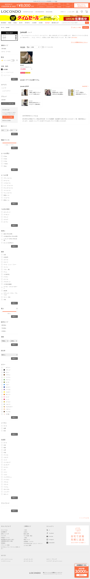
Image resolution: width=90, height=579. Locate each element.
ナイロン (6, 276)
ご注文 (25, 530)
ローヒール (6, 180)
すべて (5, 426)
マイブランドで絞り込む (8, 103)
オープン (6, 222)
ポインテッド (7, 212)
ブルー (7, 384)
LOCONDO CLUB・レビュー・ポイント (33, 543)
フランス (6, 484)
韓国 (5, 447)
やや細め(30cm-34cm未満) (10, 236)
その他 (7, 414)
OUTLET (28, 12)
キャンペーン (81, 5)
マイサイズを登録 (8, 117)
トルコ (5, 474)
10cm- (5, 166)
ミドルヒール (7, 183)
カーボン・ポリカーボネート (10, 287)
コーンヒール (7, 190)
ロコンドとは (4, 530)
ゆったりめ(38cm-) (8, 242)
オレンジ (8, 394)
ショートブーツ (6, 91)
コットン (6, 267)
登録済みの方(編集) (6, 120)
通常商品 (3, 325)
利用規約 (3, 543)
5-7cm (5, 161)
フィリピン (6, 479)
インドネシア (7, 462)
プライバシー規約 (5, 545)
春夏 (5, 428)
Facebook (51, 533)
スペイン (6, 467)
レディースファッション (7, 559)
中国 (5, 452)
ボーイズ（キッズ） (28, 561)
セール (4, 35)
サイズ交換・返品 (28, 535)
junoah (7, 27)
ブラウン (8, 375)
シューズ (3, 88)
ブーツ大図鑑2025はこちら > (79, 42)
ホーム (2, 27)
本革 (5, 254)
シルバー (8, 404)
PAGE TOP (84, 517)
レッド (7, 399)
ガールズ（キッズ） (28, 559)
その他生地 (6, 274)
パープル (8, 389)
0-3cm (5, 156)
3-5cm (5, 158)
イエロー (8, 392)
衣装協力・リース (5, 537)
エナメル (6, 259)
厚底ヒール (6, 195)
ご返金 (25, 537)
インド (5, 460)
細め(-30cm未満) (8, 234)
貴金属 (5, 290)
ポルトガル (6, 489)
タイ (5, 469)
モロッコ (6, 494)
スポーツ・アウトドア (51, 559)
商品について (27, 539)
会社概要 (3, 532)
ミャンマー (6, 491)
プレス (2, 535)
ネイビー (8, 387)
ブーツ (4, 39)
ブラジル (6, 482)
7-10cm (6, 163)
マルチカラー (9, 406)
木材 (5, 299)
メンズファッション (6, 561)
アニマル (8, 411)
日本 (5, 445)
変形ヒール (6, 200)
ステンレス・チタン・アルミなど (10, 293)
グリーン (8, 379)
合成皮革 (6, 257)
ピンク (7, 397)
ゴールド (8, 402)
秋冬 (5, 430)
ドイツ (5, 472)
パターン (8, 409)
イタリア (6, 457)
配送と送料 (26, 533)
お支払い (26, 532)
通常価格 (3, 48)
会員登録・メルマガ (28, 541)
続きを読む (74, 37)
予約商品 (3, 328)
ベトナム (6, 487)
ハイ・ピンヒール (8, 185)
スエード (6, 262)
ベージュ (8, 377)
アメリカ (6, 455)
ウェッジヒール (8, 192)
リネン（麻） (7, 269)
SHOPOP (85, 27)
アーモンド (6, 214)
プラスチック (7, 281)
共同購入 (3, 331)
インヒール (6, 197)
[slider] (2, 143)
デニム (5, 272)
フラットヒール (8, 178)
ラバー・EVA (7, 297)
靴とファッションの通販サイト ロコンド (11, 11)
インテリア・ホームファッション (54, 561)
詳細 (56, 1)
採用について (4, 533)
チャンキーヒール (8, 188)
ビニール (6, 279)
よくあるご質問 (70, 11)
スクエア (6, 219)
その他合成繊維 (8, 284)
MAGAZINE (51, 542)
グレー (7, 372)
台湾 (5, 450)
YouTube (51, 536)
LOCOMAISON (40, 12)
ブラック (8, 370)
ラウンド (6, 217)
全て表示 (6, 69)
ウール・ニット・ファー (10, 264)
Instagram (51, 539)
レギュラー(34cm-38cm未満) (10, 239)
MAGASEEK (49, 12)
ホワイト (8, 367)
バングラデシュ (8, 477)
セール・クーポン (6, 51)
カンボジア (6, 464)
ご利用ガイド (63, 11)
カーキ (7, 382)
